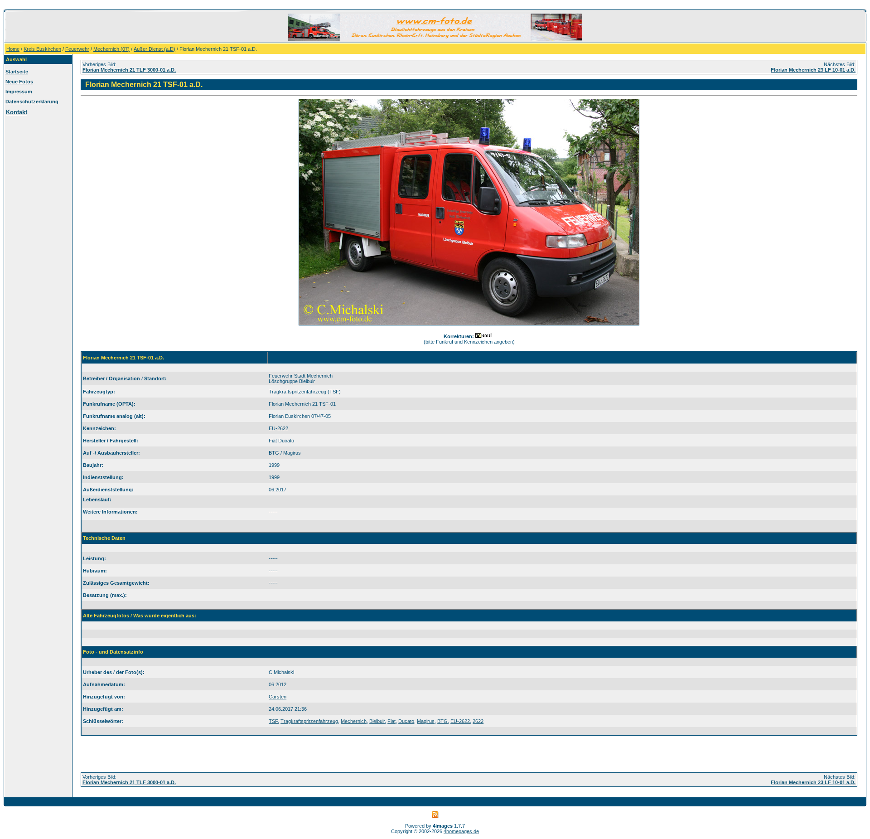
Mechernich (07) (111, 49)
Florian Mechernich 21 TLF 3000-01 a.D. (129, 70)
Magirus (426, 721)
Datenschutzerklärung (31, 101)
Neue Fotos (19, 81)
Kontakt (16, 112)
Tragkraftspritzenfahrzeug (309, 721)
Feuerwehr (77, 49)
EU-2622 (460, 721)
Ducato (406, 721)
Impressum (18, 91)
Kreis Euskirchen (42, 49)
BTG (442, 721)
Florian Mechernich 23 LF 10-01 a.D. (813, 70)
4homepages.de (461, 831)
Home (12, 49)
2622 (478, 721)
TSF (273, 721)
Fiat (391, 721)
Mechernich (354, 721)
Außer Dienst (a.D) (154, 49)
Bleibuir (377, 721)
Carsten (277, 696)
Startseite (16, 71)
